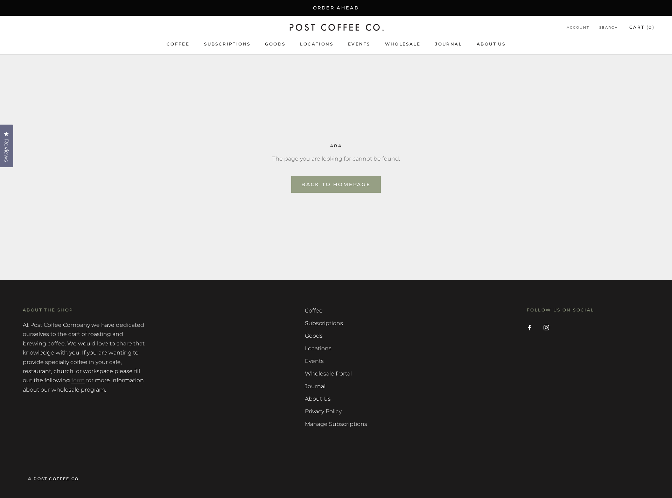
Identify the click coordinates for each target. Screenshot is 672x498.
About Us (491, 44)
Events (359, 44)
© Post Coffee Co (53, 478)
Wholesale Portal (328, 373)
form (78, 380)
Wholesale (403, 44)
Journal (448, 44)
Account (578, 28)
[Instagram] (546, 327)
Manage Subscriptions (336, 424)
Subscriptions (227, 44)
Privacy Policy (323, 411)
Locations (316, 44)
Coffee (178, 44)
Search (608, 28)
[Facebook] (529, 327)
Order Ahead (336, 7)
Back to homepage (336, 184)
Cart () (641, 27)
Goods (275, 44)
